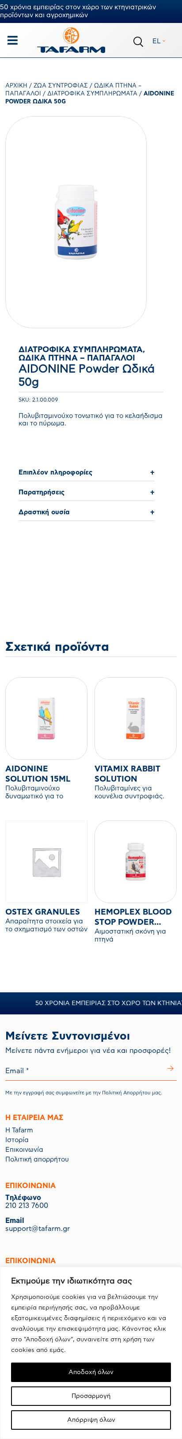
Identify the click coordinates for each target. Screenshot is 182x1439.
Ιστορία (17, 1140)
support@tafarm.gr (37, 1228)
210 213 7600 (26, 1205)
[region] (91, 1353)
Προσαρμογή (91, 1396)
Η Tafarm (19, 1130)
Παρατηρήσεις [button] (41, 492)
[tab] (87, 473)
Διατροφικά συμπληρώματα (92, 94)
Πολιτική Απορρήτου (126, 1092)
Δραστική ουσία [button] (44, 512)
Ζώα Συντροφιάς (61, 86)
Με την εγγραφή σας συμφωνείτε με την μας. (83, 1092)
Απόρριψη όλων (91, 1420)
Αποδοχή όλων (91, 1372)
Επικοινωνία (24, 1150)
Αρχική (16, 86)
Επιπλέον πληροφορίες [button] (55, 472)
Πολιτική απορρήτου (37, 1159)
